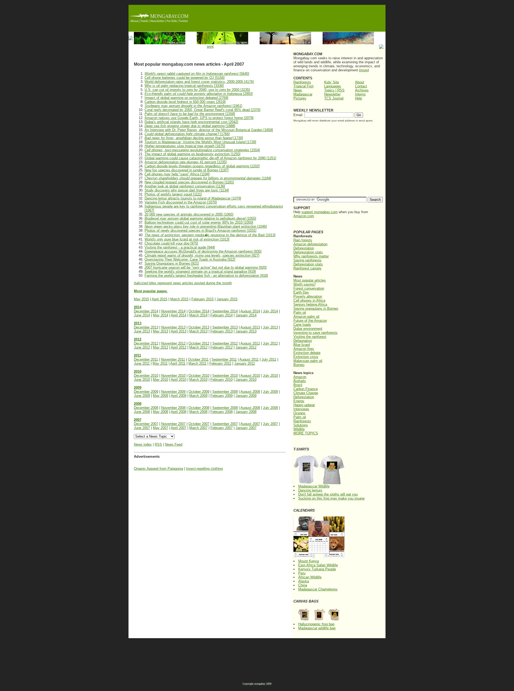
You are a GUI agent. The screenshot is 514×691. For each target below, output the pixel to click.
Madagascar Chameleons (318, 589)
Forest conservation (308, 288)
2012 (137, 339)
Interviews (301, 409)
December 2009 (146, 392)
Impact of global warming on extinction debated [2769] (186, 98)
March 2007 (198, 428)
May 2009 (160, 396)
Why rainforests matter (311, 256)
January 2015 (227, 299)
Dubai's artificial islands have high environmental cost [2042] (191, 122)
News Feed (173, 444)
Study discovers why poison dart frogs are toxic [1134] (187, 190)
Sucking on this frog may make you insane (331, 498)
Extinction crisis (305, 357)
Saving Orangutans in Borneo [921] (172, 263)
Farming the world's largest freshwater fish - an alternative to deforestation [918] (206, 276)
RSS (158, 444)
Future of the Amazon (310, 321)
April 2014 (178, 315)
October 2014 (198, 311)
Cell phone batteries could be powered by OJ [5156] (185, 78)
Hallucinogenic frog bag (316, 624)
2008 (137, 404)
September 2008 (225, 408)
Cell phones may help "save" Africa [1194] (177, 174)
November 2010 (173, 376)
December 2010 (146, 376)
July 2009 (270, 392)
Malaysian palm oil (307, 361)
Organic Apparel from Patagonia (158, 469)
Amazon (299, 377)
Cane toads (302, 325)
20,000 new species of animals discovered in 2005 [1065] (189, 214)
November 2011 (173, 359)
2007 (137, 420)
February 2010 (221, 380)
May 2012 (160, 347)
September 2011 (224, 359)
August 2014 (250, 311)
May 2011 (160, 363)
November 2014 (173, 311)
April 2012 (178, 347)
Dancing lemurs (310, 490)
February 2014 (221, 315)
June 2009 (142, 396)
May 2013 (160, 331)
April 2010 (178, 380)
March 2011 (197, 363)
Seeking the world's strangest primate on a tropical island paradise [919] (200, 271)
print (210, 47)
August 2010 (250, 376)
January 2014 (246, 315)
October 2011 (198, 359)
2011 (137, 355)
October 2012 (198, 343)
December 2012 (146, 343)
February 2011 (220, 363)
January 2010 (246, 380)
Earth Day (301, 292)
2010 (137, 371)
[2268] (190, 114)
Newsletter (332, 94)
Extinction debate (306, 353)
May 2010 (160, 380)
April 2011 (178, 363)
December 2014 (146, 311)
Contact (361, 86)
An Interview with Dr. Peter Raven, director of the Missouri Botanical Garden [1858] (209, 130)
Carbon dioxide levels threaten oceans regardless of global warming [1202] (202, 166)
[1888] (190, 126)
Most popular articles (309, 280)
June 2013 (142, 331)
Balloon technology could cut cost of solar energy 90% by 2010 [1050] (199, 222)
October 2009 (198, 392)
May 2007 (160, 428)
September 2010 (225, 376)
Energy (298, 401)
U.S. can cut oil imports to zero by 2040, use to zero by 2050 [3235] (197, 90)
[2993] (199, 94)
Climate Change (305, 393)
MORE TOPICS (305, 433)
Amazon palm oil (306, 317)
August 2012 (250, 343)
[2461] (193, 106)
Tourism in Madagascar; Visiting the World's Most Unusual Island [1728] (200, 142)
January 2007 (246, 428)
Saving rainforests (307, 260)
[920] (206, 267)
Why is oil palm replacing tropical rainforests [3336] (184, 86)
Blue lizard (301, 345)
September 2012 (225, 343)
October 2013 (198, 327)
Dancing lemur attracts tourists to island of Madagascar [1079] (193, 198)
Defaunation (302, 341)
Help (358, 98)
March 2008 (198, 412)
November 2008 (173, 408)
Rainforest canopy (307, 268)
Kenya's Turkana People (317, 569)
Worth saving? (304, 284)
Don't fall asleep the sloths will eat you (328, 494)
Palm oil (299, 313)
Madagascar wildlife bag (316, 628)
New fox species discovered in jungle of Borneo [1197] (187, 170)
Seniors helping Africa (310, 304)
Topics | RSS (334, 90)
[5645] (197, 74)
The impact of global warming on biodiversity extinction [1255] (192, 154)
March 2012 (198, 347)
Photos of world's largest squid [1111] (173, 194)
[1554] (202, 150)
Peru (301, 573)
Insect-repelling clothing (204, 469)
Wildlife (299, 429)
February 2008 (221, 412)
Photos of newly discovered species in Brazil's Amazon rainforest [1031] (200, 230)
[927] (202, 255)
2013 (137, 323)
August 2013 (250, 327)
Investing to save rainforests (315, 333)
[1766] (187, 134)
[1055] (200, 218)
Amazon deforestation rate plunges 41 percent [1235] (186, 162)
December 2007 (146, 424)
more (364, 70)
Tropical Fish (303, 86)
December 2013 (146, 327)
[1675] (185, 146)
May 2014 (160, 315)
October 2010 (198, 376)
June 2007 (142, 428)
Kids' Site (331, 82)
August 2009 (250, 392)
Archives (362, 90)
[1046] (206, 226)
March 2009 (198, 396)
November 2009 (173, 392)
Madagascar (302, 94)
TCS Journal (333, 98)
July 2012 (270, 343)
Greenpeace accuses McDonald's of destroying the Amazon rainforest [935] (203, 251)
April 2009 (178, 396)
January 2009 (246, 396)
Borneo (298, 365)
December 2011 (146, 359)
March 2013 (198, 331)
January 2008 (246, 412)
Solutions (300, 425)
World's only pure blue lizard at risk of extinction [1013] (187, 239)
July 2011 (269, 359)
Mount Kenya (308, 561)
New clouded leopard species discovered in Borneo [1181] (189, 182)
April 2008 (178, 412)
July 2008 (270, 408)
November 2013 (173, 327)
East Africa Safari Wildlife (318, 565)
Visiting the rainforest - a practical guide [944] (180, 247)
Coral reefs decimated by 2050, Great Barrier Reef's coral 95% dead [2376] (202, 110)
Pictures (299, 98)
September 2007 (225, 424)
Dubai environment (307, 329)
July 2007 (270, 424)
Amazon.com (303, 216)
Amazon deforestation (310, 244)
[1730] (194, 138)
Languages (332, 86)
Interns (360, 94)
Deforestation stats (308, 252)
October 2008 (198, 408)
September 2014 (225, 311)
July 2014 (270, 311)
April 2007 (178, 428)
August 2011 (249, 359)
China (302, 585)
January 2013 (246, 331)
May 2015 (141, 299)
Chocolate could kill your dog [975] (171, 243)
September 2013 (225, 327)
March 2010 (198, 380)
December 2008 (146, 408)
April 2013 (178, 331)
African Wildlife (310, 577)
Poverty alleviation (307, 296)
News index (143, 444)
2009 (137, 388)
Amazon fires (303, 349)
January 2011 (244, 363)
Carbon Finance (305, 389)
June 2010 (142, 380)
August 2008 (250, 408)
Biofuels (299, 381)
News (297, 90)
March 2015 (179, 299)
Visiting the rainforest (309, 337)
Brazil (297, 385)
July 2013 (270, 327)
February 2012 (221, 347)
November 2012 (173, 343)
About (359, 82)
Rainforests (302, 82)
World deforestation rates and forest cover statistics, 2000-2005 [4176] (199, 82)
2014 (137, 307)
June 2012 (142, 347)
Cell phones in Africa (309, 300)
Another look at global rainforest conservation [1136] (185, 186)
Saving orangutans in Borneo (315, 308)
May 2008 (160, 412)
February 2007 (221, 428)
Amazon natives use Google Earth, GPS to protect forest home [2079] (199, 118)
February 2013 (221, 331)
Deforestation (303, 248)
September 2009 (225, 392)
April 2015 (159, 299)
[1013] (210, 235)
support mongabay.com (319, 212)
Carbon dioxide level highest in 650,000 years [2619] (185, 102)
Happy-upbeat (304, 405)
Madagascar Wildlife (314, 486)
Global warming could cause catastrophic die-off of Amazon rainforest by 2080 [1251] (210, 158)
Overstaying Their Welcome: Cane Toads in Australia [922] (190, 259)
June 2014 (142, 315)
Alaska (303, 581)
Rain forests (302, 240)
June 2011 (142, 363)
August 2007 (250, 424)
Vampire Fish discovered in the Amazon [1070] (181, 202)
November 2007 (173, 424)
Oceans (299, 413)
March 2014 (198, 315)
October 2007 (198, 424)
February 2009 (221, 396)
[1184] (208, 178)
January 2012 (246, 347)
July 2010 (270, 376)
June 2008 (142, 412)
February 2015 (202, 299)
